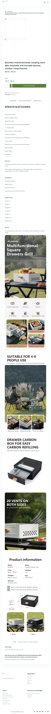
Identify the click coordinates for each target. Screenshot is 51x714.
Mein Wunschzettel (7, 695)
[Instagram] (40, 711)
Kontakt (29, 683)
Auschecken (6, 702)
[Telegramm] (45, 711)
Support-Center (6, 704)
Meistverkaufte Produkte (33, 693)
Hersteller (29, 695)
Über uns (29, 680)
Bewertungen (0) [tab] (37, 100)
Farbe (6, 78)
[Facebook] (34, 711)
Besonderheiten (6, 700)
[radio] (6, 81)
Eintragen (5, 698)
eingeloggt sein (15, 659)
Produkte (29, 678)
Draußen (13, 94)
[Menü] (47, 2)
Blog (28, 682)
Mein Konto (5, 693)
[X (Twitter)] (37, 711)
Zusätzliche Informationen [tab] (25, 100)
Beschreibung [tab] (13, 100)
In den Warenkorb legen (29, 85)
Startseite (29, 676)
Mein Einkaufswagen (8, 697)
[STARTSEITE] (5, 11)
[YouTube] (42, 711)
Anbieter (29, 697)
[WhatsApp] (47, 711)
